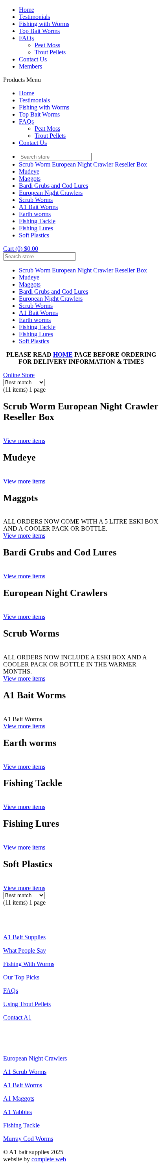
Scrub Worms (36, 199)
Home (26, 9)
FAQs (26, 38)
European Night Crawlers (51, 192)
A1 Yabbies (17, 1112)
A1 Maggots (18, 1098)
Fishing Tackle (37, 221)
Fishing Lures (36, 228)
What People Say (24, 950)
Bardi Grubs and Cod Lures (53, 185)
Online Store (19, 375)
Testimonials (34, 16)
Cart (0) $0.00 (20, 248)
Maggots (29, 178)
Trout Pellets (50, 52)
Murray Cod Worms (28, 1138)
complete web (48, 1159)
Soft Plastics (34, 235)
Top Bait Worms (39, 31)
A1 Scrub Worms (24, 1071)
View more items (24, 440)
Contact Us (33, 59)
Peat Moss (47, 45)
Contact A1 (17, 1017)
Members (30, 66)
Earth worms (35, 214)
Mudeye (29, 171)
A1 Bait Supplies (24, 937)
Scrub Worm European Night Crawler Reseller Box (83, 164)
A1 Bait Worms (38, 207)
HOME (63, 354)
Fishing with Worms (44, 23)
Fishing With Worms (28, 964)
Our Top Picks (21, 977)
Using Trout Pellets (27, 1004)
